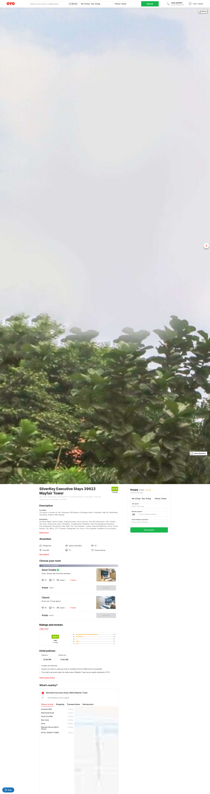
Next (206, 245)
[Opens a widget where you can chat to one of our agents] (8, 790)
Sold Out (106, 615)
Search (150, 4)
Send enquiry (149, 530)
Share (204, 11)
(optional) (140, 519)
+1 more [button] (73, 580)
